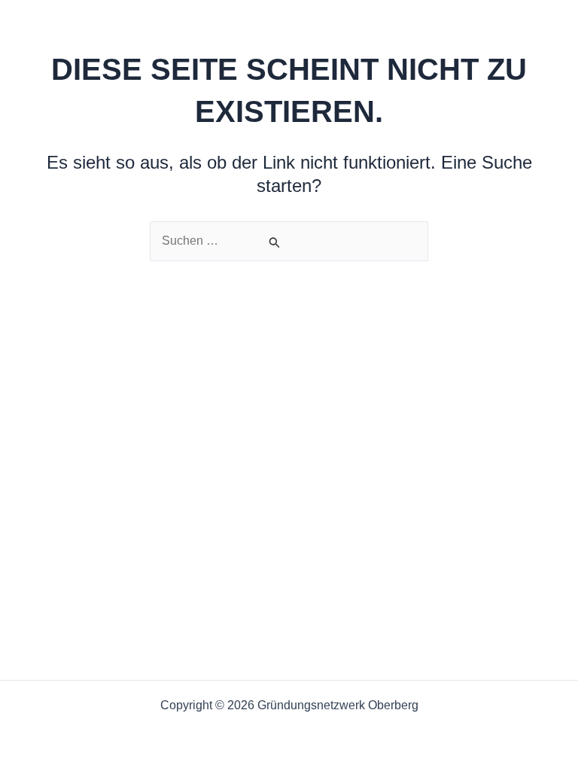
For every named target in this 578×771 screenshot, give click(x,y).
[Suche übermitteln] (275, 242)
